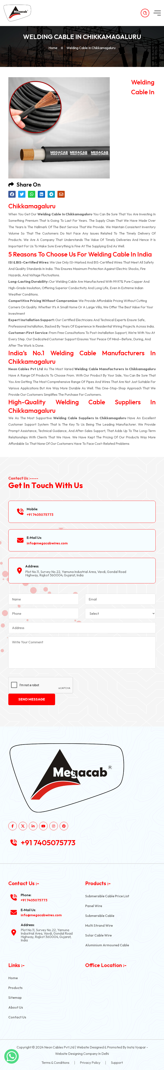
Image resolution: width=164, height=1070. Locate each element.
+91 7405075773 (40, 514)
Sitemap (15, 997)
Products (15, 988)
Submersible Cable (99, 915)
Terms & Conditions (55, 1062)
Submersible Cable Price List (107, 896)
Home (52, 48)
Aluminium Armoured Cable (107, 945)
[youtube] (43, 826)
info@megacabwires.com (47, 543)
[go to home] (21, 13)
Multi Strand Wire (99, 925)
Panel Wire (93, 906)
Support (117, 1062)
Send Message (31, 699)
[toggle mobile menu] (157, 13)
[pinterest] (64, 826)
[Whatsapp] (11, 1056)
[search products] (145, 13)
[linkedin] (33, 826)
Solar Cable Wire (98, 935)
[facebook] (12, 826)
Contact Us (17, 1017)
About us (15, 1007)
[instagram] (53, 826)
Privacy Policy (90, 1062)
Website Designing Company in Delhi (82, 1053)
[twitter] (23, 826)
